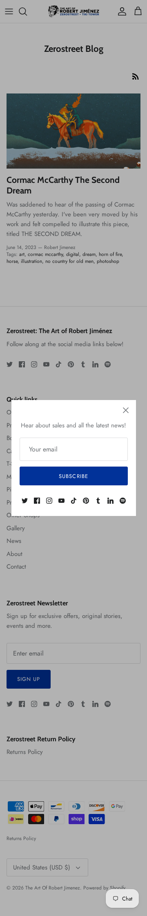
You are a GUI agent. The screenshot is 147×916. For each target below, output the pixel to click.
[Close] (126, 410)
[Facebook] (37, 501)
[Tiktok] (74, 501)
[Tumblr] (98, 501)
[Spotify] (123, 501)
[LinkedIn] (110, 501)
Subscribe (73, 476)
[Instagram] (49, 501)
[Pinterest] (86, 501)
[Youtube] (61, 501)
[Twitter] (25, 501)
